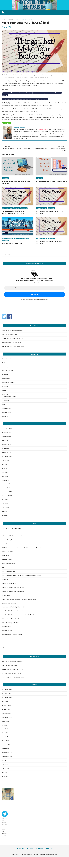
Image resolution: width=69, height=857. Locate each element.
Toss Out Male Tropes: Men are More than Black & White (19, 615)
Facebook (21, 848)
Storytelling (25, 238)
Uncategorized (6, 408)
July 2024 (5, 440)
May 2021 (4, 472)
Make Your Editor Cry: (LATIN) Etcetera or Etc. (17, 148)
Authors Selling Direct (8, 540)
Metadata (5, 579)
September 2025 (7, 429)
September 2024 (7, 437)
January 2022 (6, 448)
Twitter (30, 848)
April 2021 (5, 476)
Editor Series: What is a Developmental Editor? (13, 213)
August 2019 (5, 508)
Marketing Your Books (8, 571)
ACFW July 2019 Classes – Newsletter (13, 536)
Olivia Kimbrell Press (42, 129)
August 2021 (5, 460)
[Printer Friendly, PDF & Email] (6, 123)
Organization (6, 379)
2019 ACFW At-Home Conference (12, 528)
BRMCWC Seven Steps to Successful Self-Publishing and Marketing (22, 548)
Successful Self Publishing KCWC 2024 (13, 607)
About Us (4, 532)
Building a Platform (7, 552)
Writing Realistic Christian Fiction (12, 634)
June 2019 (5, 515)
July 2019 (4, 512)
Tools (3, 404)
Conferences (6, 363)
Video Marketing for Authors (10, 623)
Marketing (5, 375)
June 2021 (5, 468)
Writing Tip (5, 178)
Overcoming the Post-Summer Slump (13, 346)
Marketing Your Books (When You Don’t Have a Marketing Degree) (22, 575)
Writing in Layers (7, 631)
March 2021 (5, 480)
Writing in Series (6, 412)
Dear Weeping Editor (9, 396)
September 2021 (7, 456)
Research (4, 390)
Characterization (7, 359)
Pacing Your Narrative (12, 244)
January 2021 (6, 488)
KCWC (3, 567)
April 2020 (5, 504)
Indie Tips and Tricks (7, 208)
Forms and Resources (8, 563)
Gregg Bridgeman (9, 27)
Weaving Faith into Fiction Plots (51, 182)
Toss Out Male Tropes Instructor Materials (15, 611)
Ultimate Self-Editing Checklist (11, 619)
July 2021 (4, 464)
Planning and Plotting (7, 238)
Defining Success (7, 560)
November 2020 (7, 496)
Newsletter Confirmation (9, 583)
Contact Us (5, 556)
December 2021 (6, 452)
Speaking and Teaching (9, 603)
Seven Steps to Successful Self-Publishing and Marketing (19, 599)
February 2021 (6, 484)
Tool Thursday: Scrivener (9, 334)
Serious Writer (6, 595)
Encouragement (7, 367)
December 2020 (7, 492)
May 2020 (5, 500)
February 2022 (6, 444)
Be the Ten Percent (7, 544)
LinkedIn (40, 848)
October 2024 (6, 433)
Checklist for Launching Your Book (12, 331)
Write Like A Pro (6, 627)
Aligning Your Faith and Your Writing (12, 338)
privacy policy (37, 299)
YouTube (50, 848)
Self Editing (24, 208)
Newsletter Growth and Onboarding (13, 587)
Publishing (16, 208)
